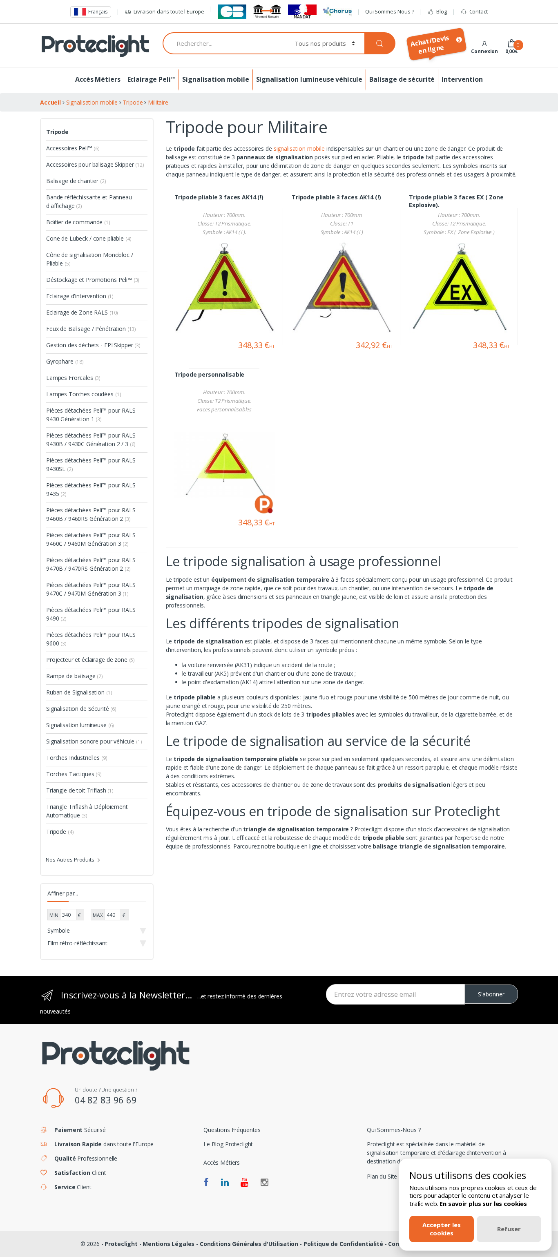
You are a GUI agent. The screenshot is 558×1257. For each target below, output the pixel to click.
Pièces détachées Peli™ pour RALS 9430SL (91, 464)
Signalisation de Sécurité (81, 708)
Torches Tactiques (74, 774)
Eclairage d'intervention (80, 296)
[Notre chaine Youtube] (244, 1182)
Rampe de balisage (74, 676)
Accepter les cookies (441, 1229)
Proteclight (121, 1244)
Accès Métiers (97, 79)
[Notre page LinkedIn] (225, 1182)
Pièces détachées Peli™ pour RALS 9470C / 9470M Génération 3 (91, 589)
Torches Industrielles (76, 757)
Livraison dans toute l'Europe (169, 11)
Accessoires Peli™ (73, 148)
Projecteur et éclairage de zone (90, 659)
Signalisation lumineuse (80, 725)
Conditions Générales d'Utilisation (249, 1244)
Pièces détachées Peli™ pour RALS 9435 (91, 489)
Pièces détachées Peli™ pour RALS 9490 (91, 614)
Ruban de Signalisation (79, 692)
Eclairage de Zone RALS (82, 312)
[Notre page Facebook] (206, 1182)
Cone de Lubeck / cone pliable (88, 238)
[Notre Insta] (264, 1182)
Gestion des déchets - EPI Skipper (93, 345)
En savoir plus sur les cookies (483, 1203)
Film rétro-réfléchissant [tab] (77, 943)
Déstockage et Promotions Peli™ (92, 280)
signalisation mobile (300, 148)
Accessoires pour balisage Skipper (95, 164)
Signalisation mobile (215, 79)
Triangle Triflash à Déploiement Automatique (87, 811)
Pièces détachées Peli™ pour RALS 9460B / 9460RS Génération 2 (91, 514)
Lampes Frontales (73, 378)
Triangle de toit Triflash (80, 790)
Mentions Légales (168, 1244)
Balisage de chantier (76, 181)
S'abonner (491, 994)
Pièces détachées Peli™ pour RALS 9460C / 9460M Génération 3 (91, 539)
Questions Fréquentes (232, 1130)
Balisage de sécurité (402, 79)
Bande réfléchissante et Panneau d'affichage (89, 201)
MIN (53, 915)
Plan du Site (382, 1176)
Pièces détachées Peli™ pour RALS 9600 (91, 639)
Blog (441, 11)
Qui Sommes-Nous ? (389, 11)
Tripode (57, 132)
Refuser (509, 1229)
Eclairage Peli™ (151, 79)
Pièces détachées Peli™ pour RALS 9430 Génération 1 (91, 414)
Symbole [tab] (58, 930)
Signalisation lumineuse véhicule (309, 79)
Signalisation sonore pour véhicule (94, 741)
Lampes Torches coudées (83, 394)
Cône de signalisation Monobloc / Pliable (89, 259)
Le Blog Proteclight (228, 1144)
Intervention (462, 79)
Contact (478, 11)
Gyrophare (65, 361)
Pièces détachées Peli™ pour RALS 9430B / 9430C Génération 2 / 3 (91, 439)
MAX (98, 915)
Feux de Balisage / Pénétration (91, 329)
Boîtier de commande (78, 222)
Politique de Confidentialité (343, 1244)
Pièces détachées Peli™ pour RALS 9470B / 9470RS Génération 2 (91, 564)
